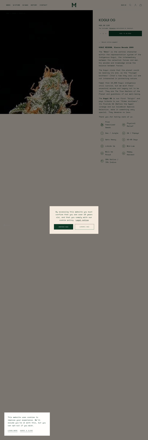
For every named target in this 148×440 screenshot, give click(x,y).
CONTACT (43, 5)
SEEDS (8, 5)
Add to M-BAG (125, 33)
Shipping (112, 28)
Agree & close (26, 430)
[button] (123, 5)
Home (7, 13)
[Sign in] (135, 5)
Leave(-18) (84, 227)
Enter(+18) (63, 227)
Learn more (13, 430)
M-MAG (25, 5)
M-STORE (16, 5)
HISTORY (34, 5)
